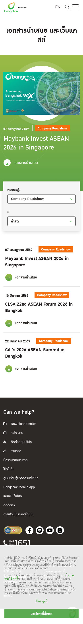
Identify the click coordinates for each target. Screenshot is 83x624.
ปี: (8, 212)
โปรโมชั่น (8, 469)
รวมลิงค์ (15, 451)
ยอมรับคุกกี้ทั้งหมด (42, 613)
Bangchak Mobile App (19, 487)
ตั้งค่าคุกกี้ (41, 601)
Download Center (23, 423)
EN (58, 7)
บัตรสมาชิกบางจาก (15, 460)
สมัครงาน (16, 432)
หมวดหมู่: (13, 190)
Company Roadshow (27, 199)
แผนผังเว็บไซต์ (12, 496)
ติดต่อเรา (9, 505)
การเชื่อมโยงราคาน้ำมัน (18, 514)
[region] (41, 584)
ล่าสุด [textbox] (15, 221)
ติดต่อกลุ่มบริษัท (21, 442)
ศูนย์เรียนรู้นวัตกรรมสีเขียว (20, 478)
